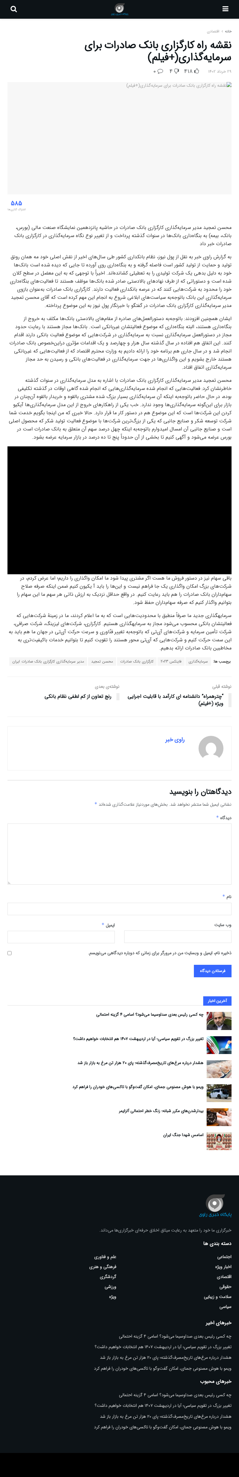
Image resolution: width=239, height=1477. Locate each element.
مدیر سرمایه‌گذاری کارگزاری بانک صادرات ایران (48, 661)
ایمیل (108, 925)
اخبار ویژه (223, 1266)
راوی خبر (175, 739)
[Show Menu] (225, 9)
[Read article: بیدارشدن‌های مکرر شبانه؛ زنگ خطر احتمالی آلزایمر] (219, 1117)
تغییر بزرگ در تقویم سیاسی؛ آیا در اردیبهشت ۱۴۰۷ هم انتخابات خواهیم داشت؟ (138, 1039)
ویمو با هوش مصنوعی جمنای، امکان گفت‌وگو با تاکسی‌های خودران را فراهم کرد (138, 1087)
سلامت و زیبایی (218, 1296)
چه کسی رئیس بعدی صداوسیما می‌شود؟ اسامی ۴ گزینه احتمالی (150, 1014)
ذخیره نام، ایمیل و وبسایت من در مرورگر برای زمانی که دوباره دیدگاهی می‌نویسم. (160, 953)
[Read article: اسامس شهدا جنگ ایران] (219, 1141)
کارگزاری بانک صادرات (136, 661)
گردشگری (108, 1276)
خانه (228, 31)
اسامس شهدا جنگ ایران (183, 1135)
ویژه (112, 1296)
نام (227, 896)
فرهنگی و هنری (102, 1266)
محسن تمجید (102, 661)
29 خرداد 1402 (220, 71)
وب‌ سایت (223, 924)
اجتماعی (224, 1256)
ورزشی (110, 1286)
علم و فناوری (105, 1256)
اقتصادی (213, 31)
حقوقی (225, 1286)
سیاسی (225, 1306)
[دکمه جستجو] (14, 9)
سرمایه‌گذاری (198, 661)
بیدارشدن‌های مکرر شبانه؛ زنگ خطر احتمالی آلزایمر (161, 1111)
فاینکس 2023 (171, 661)
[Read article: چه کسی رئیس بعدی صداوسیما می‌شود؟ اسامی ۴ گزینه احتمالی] (219, 1021)
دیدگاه (224, 817)
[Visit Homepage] (119, 9)
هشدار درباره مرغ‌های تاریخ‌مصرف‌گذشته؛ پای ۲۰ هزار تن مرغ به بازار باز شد (140, 1063)
